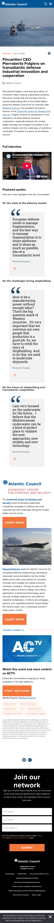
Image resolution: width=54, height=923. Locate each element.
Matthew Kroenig (11, 108)
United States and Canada (35, 713)
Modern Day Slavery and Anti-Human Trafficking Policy (27, 891)
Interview (7, 53)
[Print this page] (49, 53)
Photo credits (36, 895)
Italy (22, 709)
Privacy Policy (9, 874)
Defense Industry (10, 704)
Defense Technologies (28, 704)
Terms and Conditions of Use (19, 838)
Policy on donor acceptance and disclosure (27, 886)
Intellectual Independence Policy (27, 878)
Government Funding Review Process (27, 882)
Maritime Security (34, 709)
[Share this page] (30, 760)
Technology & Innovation (13, 713)
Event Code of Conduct (21, 895)
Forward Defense (11, 569)
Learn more (14, 522)
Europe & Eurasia (10, 709)
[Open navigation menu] (50, 4)
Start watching (17, 691)
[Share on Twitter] (15, 268)
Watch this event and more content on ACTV (27, 671)
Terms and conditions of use (39, 874)
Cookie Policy (22, 874)
